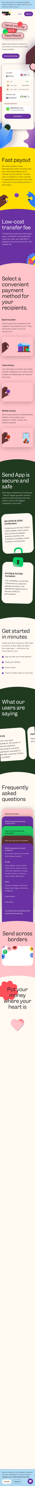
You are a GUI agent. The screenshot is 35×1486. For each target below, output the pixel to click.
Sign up (28, 14)
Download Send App (11, 56)
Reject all (17, 1481)
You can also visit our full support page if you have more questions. (17, 912)
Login (20, 14)
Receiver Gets (10, 95)
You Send (9, 73)
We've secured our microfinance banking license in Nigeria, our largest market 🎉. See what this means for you (17, 4)
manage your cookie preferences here (16, 1477)
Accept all (6, 1481)
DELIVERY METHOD (10, 104)
